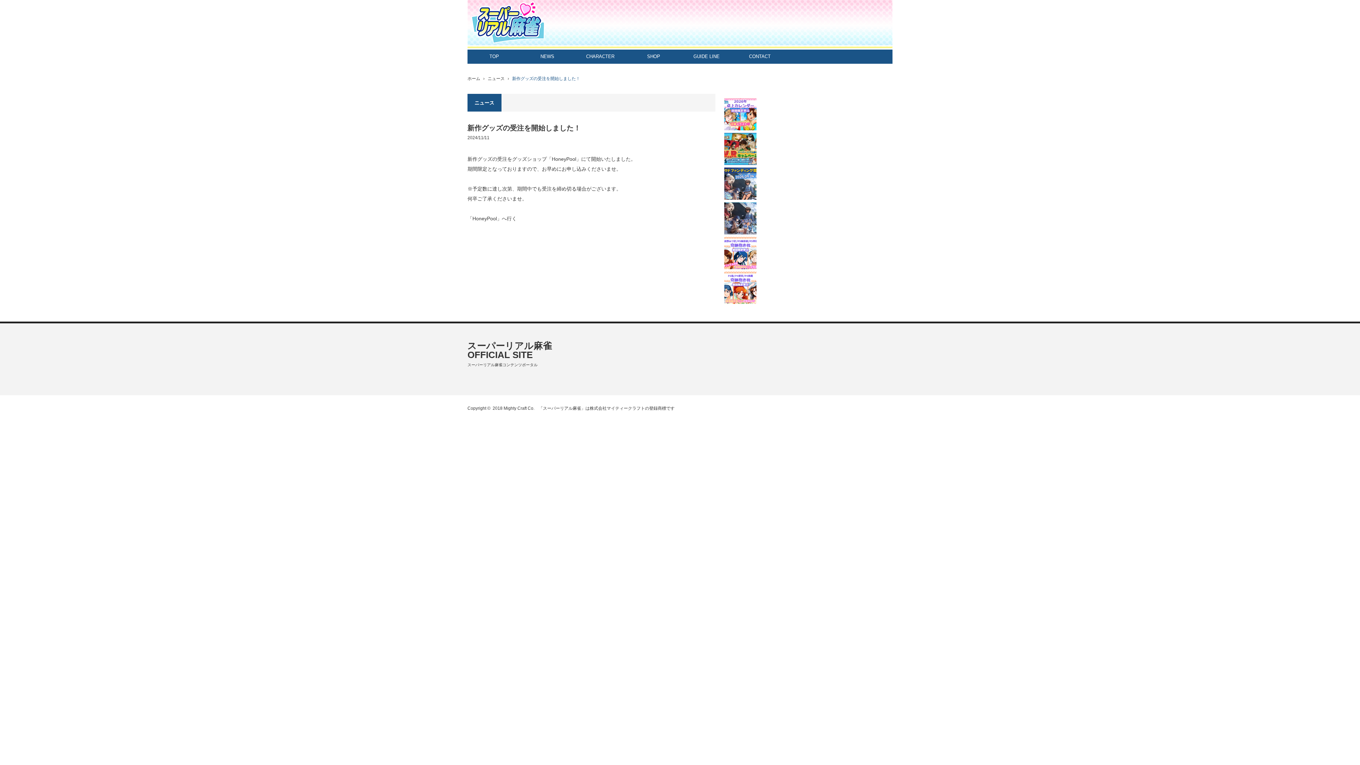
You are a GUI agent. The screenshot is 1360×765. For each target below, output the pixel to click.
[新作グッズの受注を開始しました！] (740, 114)
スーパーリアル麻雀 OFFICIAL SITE (510, 350)
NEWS (547, 56)
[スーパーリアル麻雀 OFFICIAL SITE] (680, 24)
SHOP (653, 56)
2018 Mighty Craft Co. (513, 408)
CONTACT (760, 56)
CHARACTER (600, 56)
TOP (494, 56)
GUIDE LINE (706, 56)
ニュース (496, 78)
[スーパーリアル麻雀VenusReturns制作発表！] (740, 218)
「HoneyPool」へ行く (492, 218)
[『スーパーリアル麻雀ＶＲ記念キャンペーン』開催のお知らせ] (740, 149)
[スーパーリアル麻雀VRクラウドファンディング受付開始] (740, 184)
